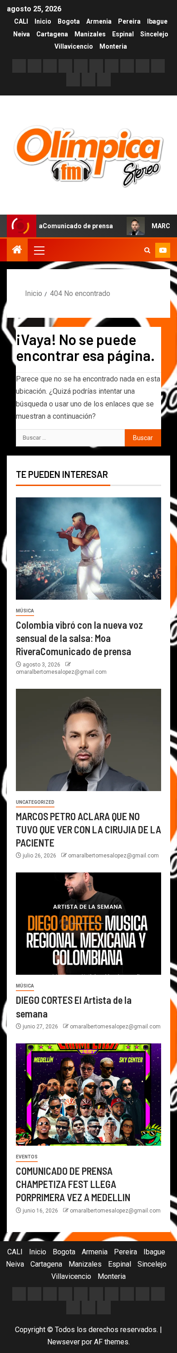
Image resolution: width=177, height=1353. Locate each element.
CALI (21, 21)
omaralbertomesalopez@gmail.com (61, 672)
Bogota (69, 21)
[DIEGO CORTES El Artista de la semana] (88, 923)
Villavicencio (73, 46)
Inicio (42, 21)
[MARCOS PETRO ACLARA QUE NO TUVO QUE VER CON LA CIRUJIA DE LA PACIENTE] (88, 740)
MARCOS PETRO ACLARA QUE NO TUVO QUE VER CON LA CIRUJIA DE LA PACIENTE (88, 829)
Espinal (123, 34)
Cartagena (52, 34)
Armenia (99, 21)
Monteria (113, 46)
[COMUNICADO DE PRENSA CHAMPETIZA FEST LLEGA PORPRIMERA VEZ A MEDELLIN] (88, 1094)
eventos (27, 1156)
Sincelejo (154, 34)
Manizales (90, 34)
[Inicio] (17, 250)
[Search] (147, 250)
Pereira (129, 21)
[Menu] (39, 250)
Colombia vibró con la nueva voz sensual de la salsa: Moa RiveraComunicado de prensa (79, 638)
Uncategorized (35, 802)
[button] (39, 250)
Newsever (63, 1342)
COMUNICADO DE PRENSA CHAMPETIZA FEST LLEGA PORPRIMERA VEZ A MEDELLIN (73, 1184)
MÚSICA (25, 610)
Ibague (157, 21)
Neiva (21, 34)
